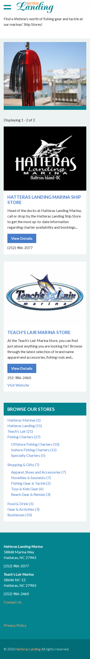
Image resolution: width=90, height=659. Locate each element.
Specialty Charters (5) (28, 455)
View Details (22, 238)
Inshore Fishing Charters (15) (34, 450)
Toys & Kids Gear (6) (27, 489)
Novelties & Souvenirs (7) (31, 477)
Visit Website (18, 385)
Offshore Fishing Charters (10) (35, 444)
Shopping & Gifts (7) (23, 464)
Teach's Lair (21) (20, 431)
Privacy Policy (15, 625)
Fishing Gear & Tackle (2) (31, 483)
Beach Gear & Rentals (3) (30, 494)
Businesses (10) (19, 515)
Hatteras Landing (28, 649)
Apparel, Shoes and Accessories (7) (38, 472)
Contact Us (13, 602)
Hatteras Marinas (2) (24, 420)
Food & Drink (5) (20, 503)
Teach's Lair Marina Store (39, 332)
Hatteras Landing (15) (24, 425)
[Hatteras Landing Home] (35, 8)
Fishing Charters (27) (23, 437)
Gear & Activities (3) (23, 509)
